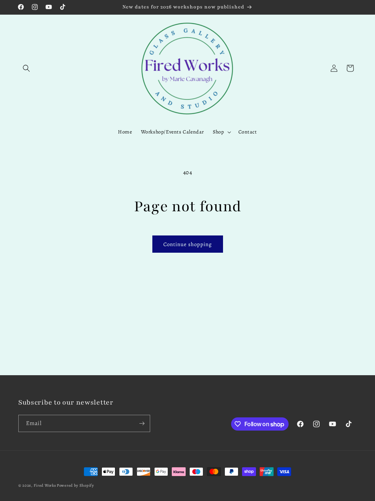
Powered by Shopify (75, 485)
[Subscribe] (142, 423)
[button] (26, 68)
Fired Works (45, 485)
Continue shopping (187, 244)
